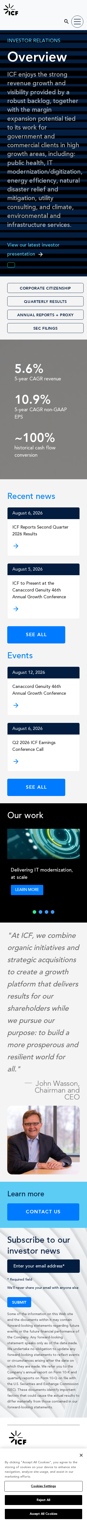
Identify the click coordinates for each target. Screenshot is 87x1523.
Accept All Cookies (43, 1513)
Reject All (43, 1500)
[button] (34, 912)
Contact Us (43, 1211)
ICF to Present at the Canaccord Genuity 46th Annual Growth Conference (39, 590)
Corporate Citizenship (45, 288)
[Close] (81, 1455)
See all (36, 634)
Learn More (27, 890)
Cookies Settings (43, 1486)
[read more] (43, 546)
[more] (43, 705)
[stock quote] (11, 265)
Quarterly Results (45, 301)
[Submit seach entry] (63, 20)
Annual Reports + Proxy (45, 314)
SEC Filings (45, 328)
